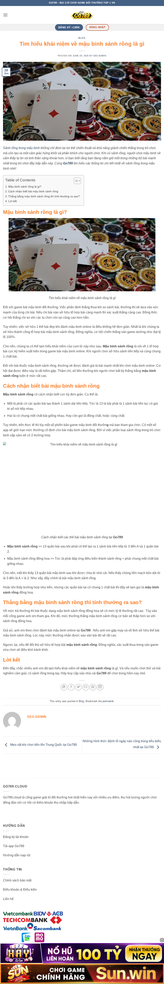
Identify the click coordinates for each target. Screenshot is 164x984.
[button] (5, 15)
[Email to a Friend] (85, 687)
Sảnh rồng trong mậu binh (21, 148)
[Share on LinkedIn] (100, 687)
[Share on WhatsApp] (64, 687)
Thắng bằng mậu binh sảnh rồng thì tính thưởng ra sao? (44, 196)
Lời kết (12, 201)
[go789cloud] (82, 15)
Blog (81, 38)
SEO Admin (99, 55)
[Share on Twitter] (78, 687)
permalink (108, 701)
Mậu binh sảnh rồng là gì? (24, 186)
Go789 (68, 163)
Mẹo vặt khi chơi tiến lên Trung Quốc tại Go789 (43, 744)
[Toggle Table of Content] (75, 180)
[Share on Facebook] (71, 687)
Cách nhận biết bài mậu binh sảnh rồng (33, 191)
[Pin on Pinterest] (93, 687)
